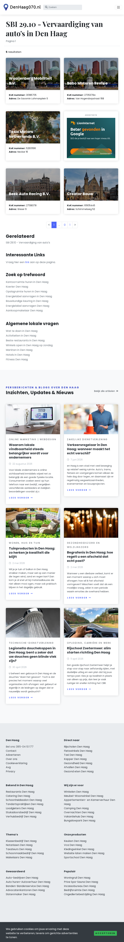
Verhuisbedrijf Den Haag (21, 816)
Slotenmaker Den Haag (20, 894)
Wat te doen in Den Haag (21, 331)
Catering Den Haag (18, 796)
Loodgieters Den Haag (20, 808)
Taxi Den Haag (73, 755)
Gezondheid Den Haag (78, 763)
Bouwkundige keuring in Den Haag (27, 301)
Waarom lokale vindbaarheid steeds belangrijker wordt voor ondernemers (28, 451)
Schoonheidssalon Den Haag (24, 800)
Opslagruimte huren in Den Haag (26, 291)
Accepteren (105, 933)
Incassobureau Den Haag (80, 886)
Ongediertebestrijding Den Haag (84, 894)
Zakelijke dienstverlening (87, 439)
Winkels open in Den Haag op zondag (29, 345)
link (27, 262)
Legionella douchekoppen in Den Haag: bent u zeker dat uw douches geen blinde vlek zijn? (32, 654)
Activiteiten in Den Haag (21, 335)
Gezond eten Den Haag (78, 771)
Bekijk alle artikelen (104, 391)
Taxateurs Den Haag (19, 849)
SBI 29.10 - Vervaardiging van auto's (28, 242)
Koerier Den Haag (17, 287)
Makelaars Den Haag (19, 857)
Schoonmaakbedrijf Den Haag (25, 853)
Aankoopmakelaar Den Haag (24, 310)
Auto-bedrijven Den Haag (22, 878)
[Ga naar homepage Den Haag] (21, 7)
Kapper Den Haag (75, 759)
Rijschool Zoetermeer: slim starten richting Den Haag (89, 650)
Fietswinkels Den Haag (78, 751)
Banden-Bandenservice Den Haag (27, 886)
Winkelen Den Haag (76, 792)
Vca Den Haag (73, 845)
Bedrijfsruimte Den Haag (79, 890)
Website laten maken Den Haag (84, 853)
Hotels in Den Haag (18, 355)
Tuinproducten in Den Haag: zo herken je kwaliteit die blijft (32, 552)
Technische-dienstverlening (31, 642)
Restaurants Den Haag (20, 792)
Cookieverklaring (16, 763)
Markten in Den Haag (19, 350)
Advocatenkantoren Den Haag (25, 890)
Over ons (11, 759)
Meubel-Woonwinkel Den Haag (83, 796)
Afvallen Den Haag (75, 767)
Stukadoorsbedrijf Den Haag (23, 812)
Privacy (10, 771)
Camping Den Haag (76, 808)
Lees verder (19, 497)
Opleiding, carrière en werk (89, 642)
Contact (11, 751)
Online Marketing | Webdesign (32, 439)
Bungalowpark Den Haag (79, 820)
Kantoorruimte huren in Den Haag (27, 282)
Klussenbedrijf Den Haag (21, 841)
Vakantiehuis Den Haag (78, 816)
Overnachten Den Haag (79, 812)
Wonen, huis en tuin (24, 542)
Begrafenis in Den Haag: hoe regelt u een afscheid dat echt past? (90, 556)
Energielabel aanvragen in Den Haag (29, 296)
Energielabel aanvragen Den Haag (27, 306)
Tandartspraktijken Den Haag (24, 804)
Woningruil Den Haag (77, 878)
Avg (8, 767)
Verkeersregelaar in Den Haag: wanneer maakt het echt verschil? (88, 449)
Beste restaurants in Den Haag (25, 340)
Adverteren (13, 755)
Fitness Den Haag (17, 359)
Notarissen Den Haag (19, 845)
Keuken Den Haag (75, 841)
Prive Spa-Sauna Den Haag (81, 882)
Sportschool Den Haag (78, 857)
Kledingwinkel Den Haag (79, 849)
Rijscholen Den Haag (77, 746)
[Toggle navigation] (118, 7)
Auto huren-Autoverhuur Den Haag (28, 882)
